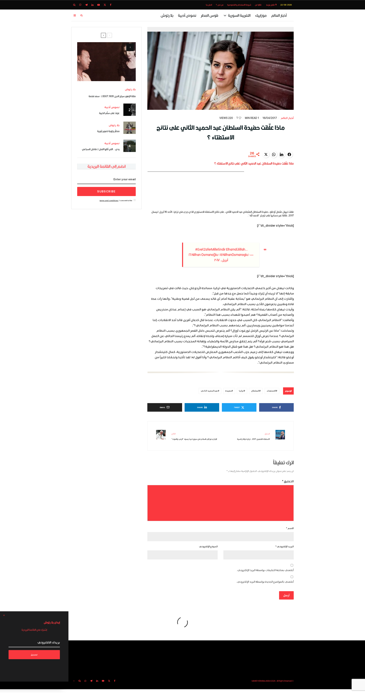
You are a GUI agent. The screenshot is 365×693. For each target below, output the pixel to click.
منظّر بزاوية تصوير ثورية (108, 131)
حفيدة (228, 391)
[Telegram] (86, 5)
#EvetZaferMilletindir (210, 249)
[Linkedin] (92, 5)
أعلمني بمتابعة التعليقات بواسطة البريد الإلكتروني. (265, 570)
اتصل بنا (209, 5)
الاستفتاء (271, 391)
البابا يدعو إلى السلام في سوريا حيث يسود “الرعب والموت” (194, 436)
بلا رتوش (167, 15)
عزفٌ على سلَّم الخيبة (109, 113)
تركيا (241, 391)
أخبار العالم (279, 15)
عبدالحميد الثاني (209, 391)
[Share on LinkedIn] (281, 154)
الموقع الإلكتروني (208, 546)
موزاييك (261, 15)
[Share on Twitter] (266, 154)
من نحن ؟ (219, 5)
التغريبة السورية (239, 15)
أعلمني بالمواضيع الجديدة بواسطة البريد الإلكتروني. (265, 581)
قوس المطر (209, 15)
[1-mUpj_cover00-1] (106, 61)
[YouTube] (98, 5)
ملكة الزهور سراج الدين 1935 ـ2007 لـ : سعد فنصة (112, 96)
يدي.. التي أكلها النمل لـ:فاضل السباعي (101, 149)
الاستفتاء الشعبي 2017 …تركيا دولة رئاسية (253, 436)
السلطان (255, 391)
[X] (105, 5)
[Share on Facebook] (289, 154)
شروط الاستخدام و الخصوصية (239, 5)
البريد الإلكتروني (284, 546)
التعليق (288, 481)
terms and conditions (109, 200)
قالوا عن (258, 5)
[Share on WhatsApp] (273, 154)
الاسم (290, 528)
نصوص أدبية (187, 15)
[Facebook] (110, 5)
